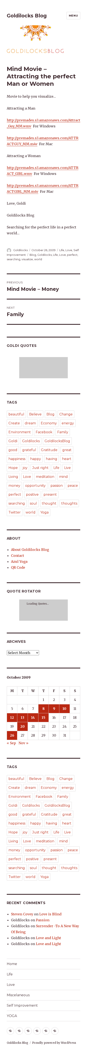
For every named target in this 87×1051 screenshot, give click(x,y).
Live (67, 468)
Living (13, 477)
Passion (42, 920)
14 (33, 717)
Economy (49, 423)
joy (25, 468)
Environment (19, 432)
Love (68, 250)
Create (14, 423)
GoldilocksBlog (57, 441)
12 (12, 717)
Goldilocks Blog (27, 16)
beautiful (16, 414)
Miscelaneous (18, 995)
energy (68, 423)
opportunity (35, 486)
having (51, 459)
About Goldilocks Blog (30, 549)
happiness (16, 459)
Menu (73, 15)
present (50, 494)
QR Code (18, 567)
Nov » (24, 743)
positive (32, 494)
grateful (29, 450)
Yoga (44, 512)
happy (35, 459)
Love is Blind (50, 914)
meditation (45, 477)
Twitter (14, 512)
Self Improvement (22, 1005)
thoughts (69, 503)
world (38, 259)
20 (22, 726)
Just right (40, 468)
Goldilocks (20, 250)
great (67, 450)
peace (73, 486)
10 (64, 708)
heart (66, 459)
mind (63, 477)
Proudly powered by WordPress (54, 1043)
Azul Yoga (19, 561)
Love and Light (48, 938)
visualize (27, 259)
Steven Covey (22, 914)
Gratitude (49, 450)
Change (66, 414)
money (14, 486)
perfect (72, 254)
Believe (35, 414)
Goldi (12, 441)
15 (43, 717)
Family (62, 432)
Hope (13, 468)
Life (61, 250)
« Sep (11, 743)
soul (33, 503)
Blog (33, 254)
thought (49, 503)
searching (13, 259)
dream (30, 423)
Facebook (44, 432)
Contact (17, 555)
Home (12, 964)
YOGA (12, 1016)
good (12, 450)
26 (12, 735)
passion (56, 486)
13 (22, 717)
